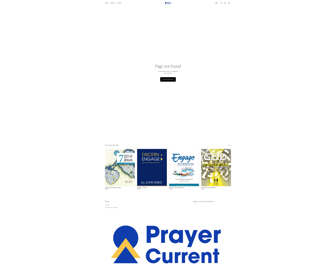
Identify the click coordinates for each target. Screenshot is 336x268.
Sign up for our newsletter (203, 202)
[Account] (225, 3)
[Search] (221, 3)
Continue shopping (168, 79)
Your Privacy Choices (111, 207)
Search (107, 205)
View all (229, 145)
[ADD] (132, 183)
